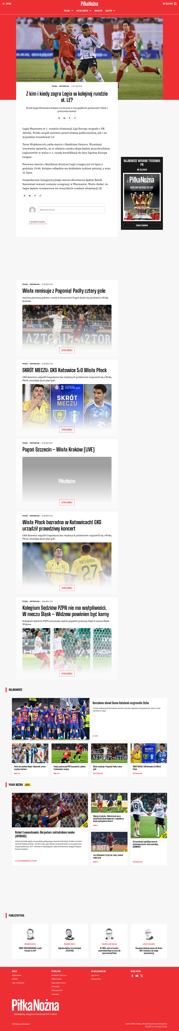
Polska (54, 86)
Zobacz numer (142, 225)
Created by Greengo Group (156, 1026)
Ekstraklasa (64, 86)
